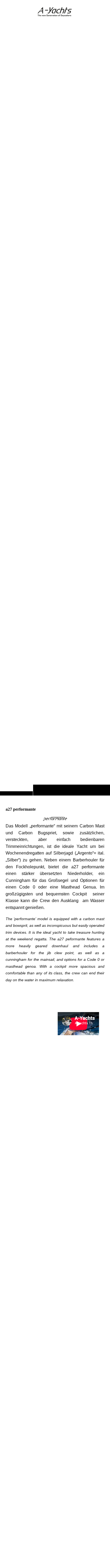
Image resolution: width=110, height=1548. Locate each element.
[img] (55, 408)
